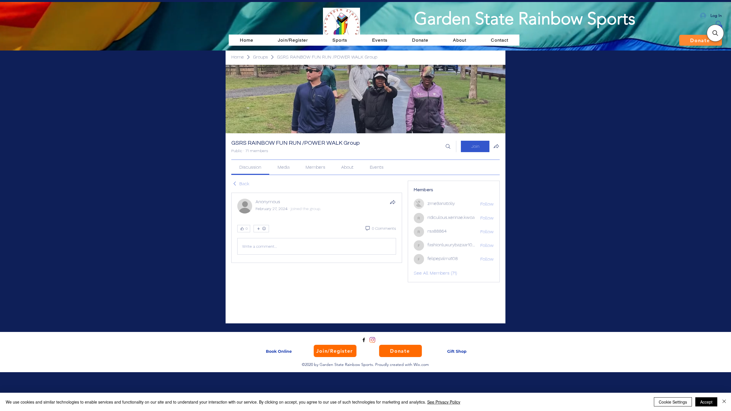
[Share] (392, 202)
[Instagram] (372, 340)
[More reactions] (261, 228)
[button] (715, 33)
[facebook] (364, 340)
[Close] (724, 401)
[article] (316, 228)
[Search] (448, 146)
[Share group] (496, 146)
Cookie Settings (673, 402)
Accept (706, 402)
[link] (250, 167)
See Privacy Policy (443, 402)
